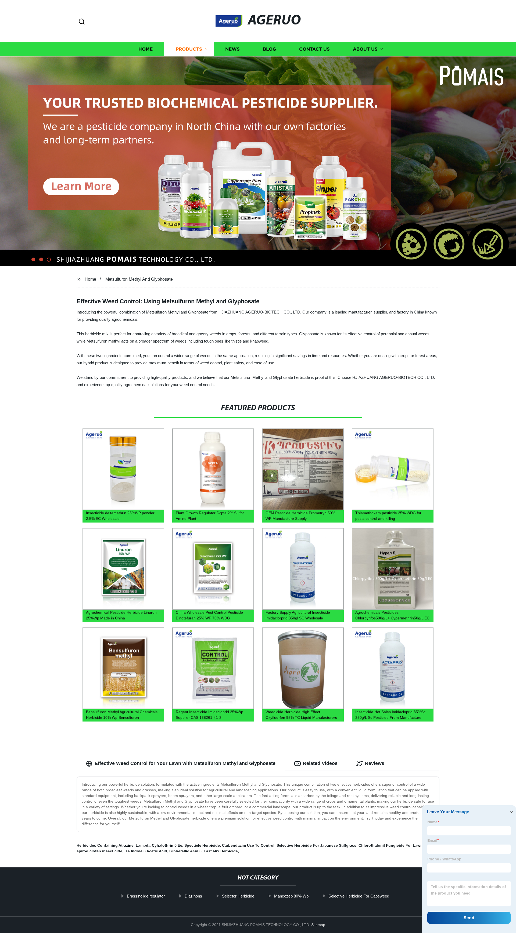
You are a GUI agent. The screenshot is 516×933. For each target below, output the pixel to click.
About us (365, 49)
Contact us (314, 49)
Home (145, 49)
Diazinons (193, 896)
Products (189, 49)
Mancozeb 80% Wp (291, 896)
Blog (269, 49)
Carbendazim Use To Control (248, 845)
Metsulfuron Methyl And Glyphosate (139, 279)
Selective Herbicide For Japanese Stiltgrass (316, 845)
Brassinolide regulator (146, 896)
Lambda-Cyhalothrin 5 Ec (159, 845)
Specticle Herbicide (202, 845)
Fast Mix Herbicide (221, 851)
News (232, 49)
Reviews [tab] (374, 763)
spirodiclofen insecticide (99, 851)
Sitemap (318, 925)
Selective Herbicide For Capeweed (358, 896)
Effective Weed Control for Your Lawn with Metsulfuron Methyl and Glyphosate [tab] (185, 763)
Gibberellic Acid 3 (185, 851)
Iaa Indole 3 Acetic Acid (145, 851)
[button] (82, 22)
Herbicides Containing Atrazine (105, 845)
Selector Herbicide (238, 896)
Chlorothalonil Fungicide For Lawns (392, 845)
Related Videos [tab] (320, 763)
